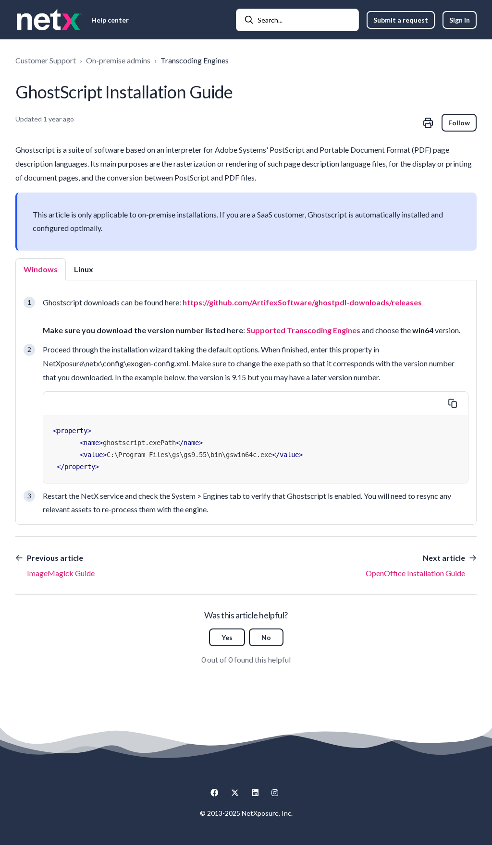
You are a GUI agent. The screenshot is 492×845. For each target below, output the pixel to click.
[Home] (49, 19)
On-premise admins (118, 60)
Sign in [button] (459, 20)
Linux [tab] (83, 269)
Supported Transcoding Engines (303, 330)
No (266, 637)
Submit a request (400, 20)
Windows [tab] (41, 269)
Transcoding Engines (194, 60)
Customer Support (45, 60)
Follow (459, 123)
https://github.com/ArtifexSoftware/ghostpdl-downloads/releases (302, 302)
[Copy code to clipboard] (452, 403)
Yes (227, 637)
